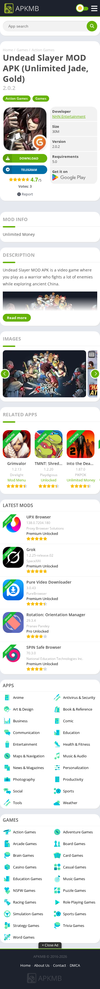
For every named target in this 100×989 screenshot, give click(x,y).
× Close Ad (50, 945)
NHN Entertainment (69, 116)
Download (28, 158)
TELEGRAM (29, 170)
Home (8, 49)
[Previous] (5, 373)
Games (22, 49)
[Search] (92, 26)
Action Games (43, 49)
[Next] (95, 373)
